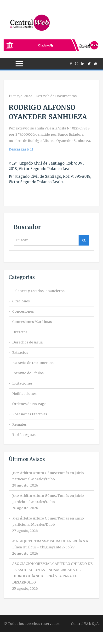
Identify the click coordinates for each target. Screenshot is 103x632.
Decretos (19, 332)
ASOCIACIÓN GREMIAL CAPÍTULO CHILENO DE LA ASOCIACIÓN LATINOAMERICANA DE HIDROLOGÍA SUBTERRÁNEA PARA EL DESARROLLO (52, 573)
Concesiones (23, 311)
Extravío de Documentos (56, 96)
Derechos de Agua (27, 342)
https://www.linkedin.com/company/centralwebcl (82, 63)
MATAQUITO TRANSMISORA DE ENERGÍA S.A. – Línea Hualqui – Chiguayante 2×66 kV (52, 544)
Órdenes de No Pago (29, 404)
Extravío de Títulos (28, 373)
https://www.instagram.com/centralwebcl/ (76, 63)
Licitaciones (22, 383)
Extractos (20, 352)
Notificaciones (24, 393)
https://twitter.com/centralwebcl (89, 63)
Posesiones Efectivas (29, 414)
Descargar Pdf (21, 149)
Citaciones (21, 301)
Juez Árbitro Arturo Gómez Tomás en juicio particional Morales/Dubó (48, 476)
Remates (19, 424)
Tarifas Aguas (23, 435)
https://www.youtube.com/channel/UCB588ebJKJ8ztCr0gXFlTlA (95, 63)
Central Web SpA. (85, 623)
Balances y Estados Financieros (38, 291)
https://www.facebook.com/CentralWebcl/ (71, 63)
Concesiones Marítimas (32, 322)
